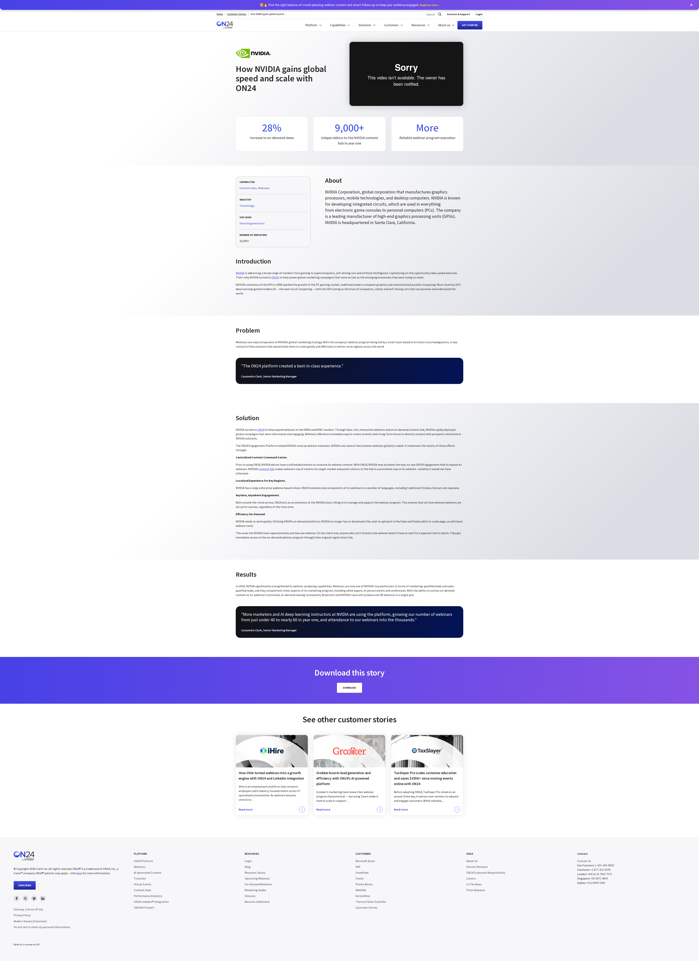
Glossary (250, 896)
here (79, 873)
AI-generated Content (147, 872)
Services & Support (458, 14)
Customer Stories (236, 14)
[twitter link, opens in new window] (25, 898)
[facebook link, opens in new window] (16, 898)
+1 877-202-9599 (600, 869)
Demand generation (252, 223)
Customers (391, 25)
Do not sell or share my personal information (42, 927)
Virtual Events (142, 884)
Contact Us (584, 861)
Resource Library (255, 872)
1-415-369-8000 (604, 865)
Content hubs (248, 188)
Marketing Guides (255, 890)
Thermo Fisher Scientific (371, 901)
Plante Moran (364, 884)
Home (220, 14)
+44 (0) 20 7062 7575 (599, 874)
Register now (428, 5)
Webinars (264, 188)
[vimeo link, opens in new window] (34, 898)
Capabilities (338, 25)
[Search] (440, 14)
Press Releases (475, 890)
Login (479, 14)
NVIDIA (240, 273)
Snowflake (362, 872)
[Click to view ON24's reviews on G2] (26, 937)
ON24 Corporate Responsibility (485, 872)
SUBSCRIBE (24, 885)
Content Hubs (142, 890)
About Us (472, 861)
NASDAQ (361, 890)
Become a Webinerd (257, 901)
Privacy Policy (22, 915)
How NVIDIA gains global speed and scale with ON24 (269, 14)
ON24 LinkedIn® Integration (151, 901)
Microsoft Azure (365, 861)
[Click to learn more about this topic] (272, 775)
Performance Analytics (148, 896)
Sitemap (19, 909)
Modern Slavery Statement (30, 921)
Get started (470, 25)
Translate (140, 878)
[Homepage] (225, 25)
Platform (311, 25)
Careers (471, 878)
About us (444, 25)
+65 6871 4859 (599, 878)
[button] (691, 5)
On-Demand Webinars (258, 884)
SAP (358, 867)
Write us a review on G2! (27, 944)
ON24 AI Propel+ (144, 907)
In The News (474, 884)
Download (349, 687)
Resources (418, 25)
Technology (247, 205)
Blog (248, 867)
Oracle (360, 878)
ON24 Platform (143, 861)
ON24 (274, 277)
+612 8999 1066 (595, 883)
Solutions (364, 25)
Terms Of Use (34, 909)
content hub (267, 469)
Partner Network (476, 867)
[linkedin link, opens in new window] (43, 898)
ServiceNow (363, 896)
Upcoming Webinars (257, 878)
